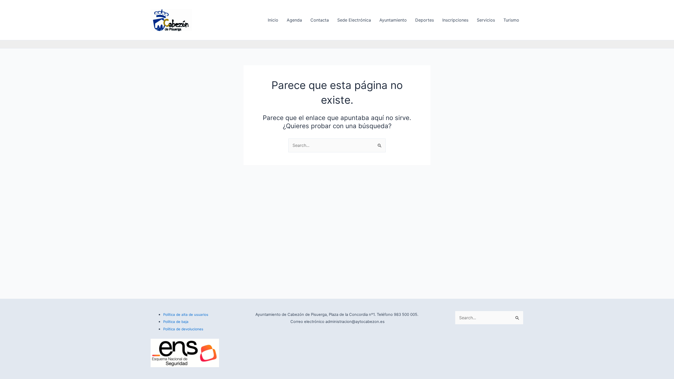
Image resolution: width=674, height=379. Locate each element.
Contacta (319, 20)
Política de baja (176, 322)
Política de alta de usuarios (185, 314)
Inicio (273, 20)
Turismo (511, 20)
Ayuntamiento (393, 20)
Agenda (294, 20)
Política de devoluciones (183, 329)
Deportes (424, 20)
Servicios (486, 20)
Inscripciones (455, 20)
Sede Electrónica (354, 20)
